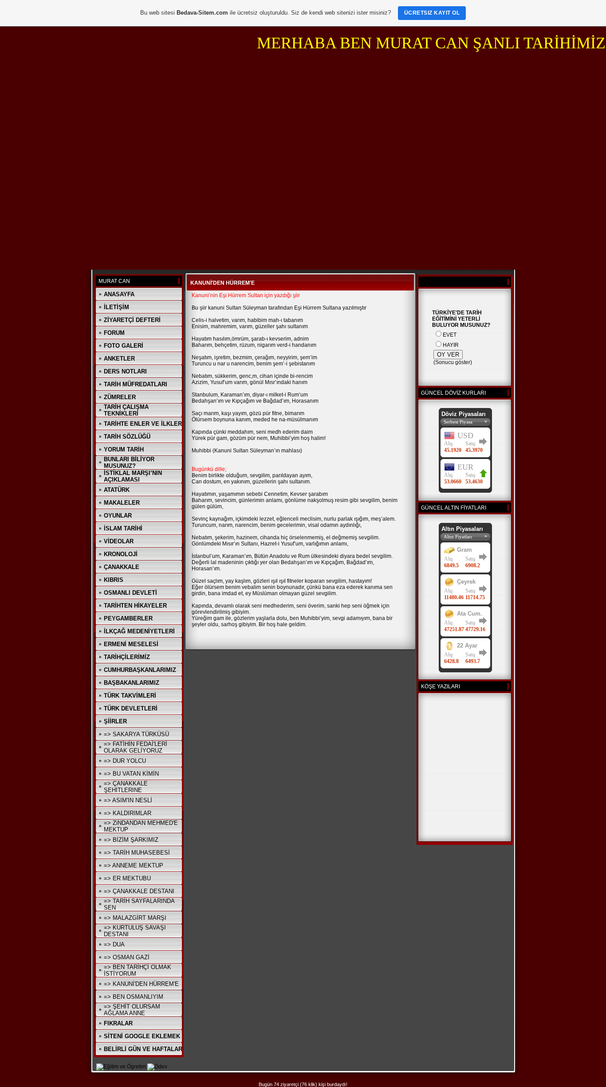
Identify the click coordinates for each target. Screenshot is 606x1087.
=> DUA (114, 944)
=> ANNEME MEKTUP (133, 865)
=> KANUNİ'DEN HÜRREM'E (141, 984)
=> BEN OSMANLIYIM (133, 996)
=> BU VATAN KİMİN (131, 773)
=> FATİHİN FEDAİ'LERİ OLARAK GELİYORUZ (135, 747)
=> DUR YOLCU (125, 760)
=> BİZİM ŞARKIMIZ (131, 839)
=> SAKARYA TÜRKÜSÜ (136, 734)
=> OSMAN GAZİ (127, 957)
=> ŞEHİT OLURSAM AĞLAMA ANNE (132, 1009)
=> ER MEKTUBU (127, 878)
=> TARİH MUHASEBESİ (137, 852)
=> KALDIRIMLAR (127, 813)
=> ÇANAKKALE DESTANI (139, 891)
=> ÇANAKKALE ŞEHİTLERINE (126, 786)
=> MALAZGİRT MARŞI (135, 917)
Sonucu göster (452, 362)
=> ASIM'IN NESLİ (128, 800)
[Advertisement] (303, 121)
